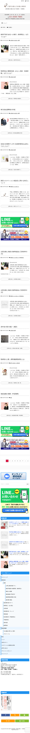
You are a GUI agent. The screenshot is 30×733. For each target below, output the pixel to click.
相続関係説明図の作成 (11, 597)
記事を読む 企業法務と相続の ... (15, 279)
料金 (2, 636)
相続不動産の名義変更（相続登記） (14, 588)
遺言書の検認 (9, 599)
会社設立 (15, 40)
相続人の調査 (9, 591)
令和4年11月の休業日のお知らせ (16, 541)
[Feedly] (24, 715)
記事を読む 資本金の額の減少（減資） (15, 348)
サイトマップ (4, 653)
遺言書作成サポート (8, 602)
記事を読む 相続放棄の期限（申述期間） (15, 415)
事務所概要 (4, 628)
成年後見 (6, 622)
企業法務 (12, 40)
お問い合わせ (4, 648)
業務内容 (3, 580)
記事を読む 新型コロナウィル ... (15, 206)
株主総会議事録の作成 (8, 109)
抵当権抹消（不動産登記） (10, 616)
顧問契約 (6, 625)
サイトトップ (4, 577)
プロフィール (7, 633)
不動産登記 (6, 619)
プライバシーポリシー (6, 650)
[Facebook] (5, 715)
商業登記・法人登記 (8, 605)
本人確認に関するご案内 (9, 631)
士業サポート (4, 642)
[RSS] (14, 715)
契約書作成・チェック (9, 611)
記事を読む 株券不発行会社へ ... (15, 60)
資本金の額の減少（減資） (9, 327)
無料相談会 (21, 257)
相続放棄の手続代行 (10, 594)
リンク (3, 639)
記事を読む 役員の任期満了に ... (15, 169)
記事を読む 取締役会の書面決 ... (15, 98)
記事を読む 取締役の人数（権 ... (15, 382)
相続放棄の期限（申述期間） (10, 394)
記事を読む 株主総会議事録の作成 (15, 132)
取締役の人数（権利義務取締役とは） (13, 359)
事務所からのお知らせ (14, 186)
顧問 (19, 40)
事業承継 (6, 614)
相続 (11, 397)
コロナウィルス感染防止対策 (8, 645)
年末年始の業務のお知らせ (15, 532)
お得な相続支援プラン (11, 585)
